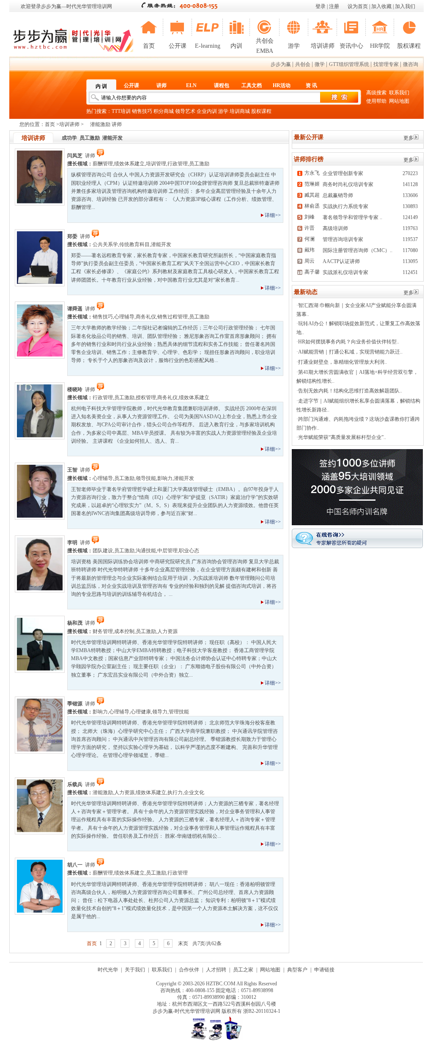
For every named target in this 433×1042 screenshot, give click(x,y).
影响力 (165, 478)
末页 (183, 943)
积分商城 (163, 111)
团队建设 (103, 551)
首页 (149, 46)
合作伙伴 (189, 970)
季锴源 (74, 704)
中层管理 (167, 551)
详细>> (273, 215)
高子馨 (312, 272)
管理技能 (179, 712)
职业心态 (189, 551)
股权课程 (409, 46)
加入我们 (405, 6)
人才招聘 (216, 970)
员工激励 (89, 138)
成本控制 (124, 631)
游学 (294, 46)
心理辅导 (124, 317)
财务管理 (103, 631)
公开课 (177, 46)
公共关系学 (105, 244)
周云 (309, 261)
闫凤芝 (74, 156)
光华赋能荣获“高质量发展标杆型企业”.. (342, 437)
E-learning (207, 46)
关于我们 (135, 970)
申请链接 (324, 970)
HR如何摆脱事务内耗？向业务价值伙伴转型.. (348, 342)
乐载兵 (74, 784)
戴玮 (309, 250)
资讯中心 (351, 46)
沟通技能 (146, 551)
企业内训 (207, 111)
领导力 (159, 712)
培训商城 (240, 111)
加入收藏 (381, 6)
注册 (334, 6)
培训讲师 (322, 46)
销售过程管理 (172, 317)
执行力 (175, 792)
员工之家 (243, 970)
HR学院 (380, 46)
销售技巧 (142, 111)
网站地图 (399, 101)
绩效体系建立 (129, 164)
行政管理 (177, 164)
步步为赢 (281, 64)
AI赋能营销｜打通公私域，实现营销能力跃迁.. (350, 352)
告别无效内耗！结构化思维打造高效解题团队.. (350, 391)
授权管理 (146, 397)
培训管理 (156, 164)
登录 (320, 6)
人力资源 (167, 631)
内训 (236, 46)
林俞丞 (312, 206)
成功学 (69, 138)
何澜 (309, 239)
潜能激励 (103, 792)
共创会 (302, 64)
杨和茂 (74, 623)
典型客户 (297, 970)
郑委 (72, 236)
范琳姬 (312, 184)
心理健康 (141, 712)
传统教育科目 (134, 244)
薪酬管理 (103, 164)
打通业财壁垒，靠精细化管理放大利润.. (342, 362)
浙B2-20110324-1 (261, 1011)
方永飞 (312, 173)
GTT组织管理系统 (349, 64)
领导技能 (146, 478)
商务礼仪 (146, 317)
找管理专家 (386, 64)
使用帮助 (376, 101)
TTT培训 (121, 111)
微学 (320, 64)
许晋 (309, 228)
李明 (72, 543)
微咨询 (410, 64)
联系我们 (399, 93)
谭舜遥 (74, 309)
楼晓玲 (74, 389)
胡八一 (74, 865)
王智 (72, 470)
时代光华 (108, 970)
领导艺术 (185, 111)
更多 (408, 138)
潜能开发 (112, 138)
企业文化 (194, 792)
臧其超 (312, 195)
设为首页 (358, 6)
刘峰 (309, 217)
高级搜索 (376, 93)
